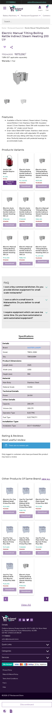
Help (4, 687)
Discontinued (26, 186)
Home (4, 28)
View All (45, 479)
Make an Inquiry (10, 183)
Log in (40, 10)
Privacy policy (7, 670)
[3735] (5, 711)
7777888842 (11, 2)
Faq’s (5, 683)
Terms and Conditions (10, 679)
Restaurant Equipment (29, 15)
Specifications (26, 336)
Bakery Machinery (10, 15)
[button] (4, 8)
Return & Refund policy (10, 674)
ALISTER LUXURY (34, 348)
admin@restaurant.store (36, 2)
